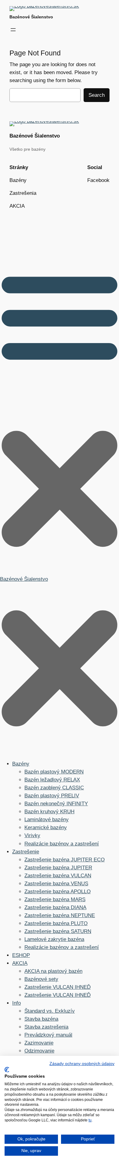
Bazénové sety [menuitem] (41, 979)
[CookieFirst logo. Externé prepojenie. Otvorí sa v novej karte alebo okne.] (7, 1069)
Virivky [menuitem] (32, 835)
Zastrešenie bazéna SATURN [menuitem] (57, 931)
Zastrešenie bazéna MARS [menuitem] (54, 899)
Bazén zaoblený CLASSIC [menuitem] (54, 788)
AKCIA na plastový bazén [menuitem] (53, 971)
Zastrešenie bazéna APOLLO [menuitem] (57, 891)
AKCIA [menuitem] (19, 963)
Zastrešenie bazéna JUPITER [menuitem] (58, 868)
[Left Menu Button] (59, 751)
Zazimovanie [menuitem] (38, 1043)
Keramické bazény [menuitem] (45, 827)
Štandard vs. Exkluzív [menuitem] (49, 1011)
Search (96, 95)
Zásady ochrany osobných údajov (81, 1063)
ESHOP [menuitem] (21, 955)
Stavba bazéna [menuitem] (41, 1019)
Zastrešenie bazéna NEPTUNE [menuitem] (59, 915)
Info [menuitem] (16, 1003)
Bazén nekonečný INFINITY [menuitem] (56, 804)
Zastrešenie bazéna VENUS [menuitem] (56, 883)
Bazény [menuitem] (20, 764)
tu (90, 1120)
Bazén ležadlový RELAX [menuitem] (52, 780)
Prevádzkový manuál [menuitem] (48, 1035)
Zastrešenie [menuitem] (25, 852)
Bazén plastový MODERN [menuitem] (54, 772)
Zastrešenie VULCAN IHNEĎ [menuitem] (57, 987)
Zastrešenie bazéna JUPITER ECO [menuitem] (64, 860)
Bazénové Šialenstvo (31, 16)
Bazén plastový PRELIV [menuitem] (51, 796)
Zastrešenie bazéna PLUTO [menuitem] (56, 923)
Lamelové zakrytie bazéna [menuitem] (54, 939)
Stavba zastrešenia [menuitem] (46, 1027)
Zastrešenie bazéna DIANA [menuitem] (55, 907)
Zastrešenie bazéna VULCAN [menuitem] (57, 876)
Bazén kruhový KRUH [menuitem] (49, 811)
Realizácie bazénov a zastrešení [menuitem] (61, 844)
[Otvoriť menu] (13, 29)
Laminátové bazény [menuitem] (46, 819)
